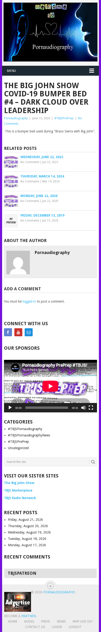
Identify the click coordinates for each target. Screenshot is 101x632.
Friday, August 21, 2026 (25, 519)
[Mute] (83, 407)
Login (57, 627)
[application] (50, 386)
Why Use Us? (83, 621)
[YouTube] (18, 332)
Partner (28, 616)
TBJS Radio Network (20, 498)
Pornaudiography (16, 118)
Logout (75, 627)
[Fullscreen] (91, 407)
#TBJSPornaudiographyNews (29, 435)
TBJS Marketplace (18, 490)
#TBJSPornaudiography (25, 429)
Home (12, 621)
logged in (29, 301)
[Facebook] (8, 332)
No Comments (29, 162)
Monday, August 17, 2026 (27, 545)
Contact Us (35, 627)
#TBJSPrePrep (64, 118)
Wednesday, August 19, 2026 (29, 532)
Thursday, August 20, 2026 (28, 526)
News (61, 621)
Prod (45, 621)
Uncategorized (18, 448)
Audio (29, 621)
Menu (11, 71)
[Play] (10, 407)
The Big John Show (19, 483)
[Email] (29, 332)
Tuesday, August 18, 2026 (27, 539)
